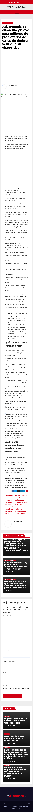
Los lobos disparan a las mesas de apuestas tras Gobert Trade (16, 738)
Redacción (9, 553)
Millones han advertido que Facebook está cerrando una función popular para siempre (15, 584)
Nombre (6, 651)
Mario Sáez (14, 85)
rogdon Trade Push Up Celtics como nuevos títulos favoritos (15, 720)
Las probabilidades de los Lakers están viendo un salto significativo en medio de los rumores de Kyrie (16, 754)
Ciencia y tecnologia (10, 560)
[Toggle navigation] (17, 12)
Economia (5, 806)
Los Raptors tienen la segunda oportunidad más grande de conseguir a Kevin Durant (15, 771)
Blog (19, 808)
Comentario (7, 616)
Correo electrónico (9, 661)
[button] (30, 12)
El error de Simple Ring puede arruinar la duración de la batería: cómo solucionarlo (15, 565)
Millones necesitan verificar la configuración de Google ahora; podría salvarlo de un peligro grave (10, 504)
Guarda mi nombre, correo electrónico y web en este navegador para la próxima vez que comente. (16, 688)
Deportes (14, 808)
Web (4, 672)
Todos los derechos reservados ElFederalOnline (15, 803)
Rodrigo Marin (10, 725)
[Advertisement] (16, 67)
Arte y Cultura (13, 806)
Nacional (7, 716)
